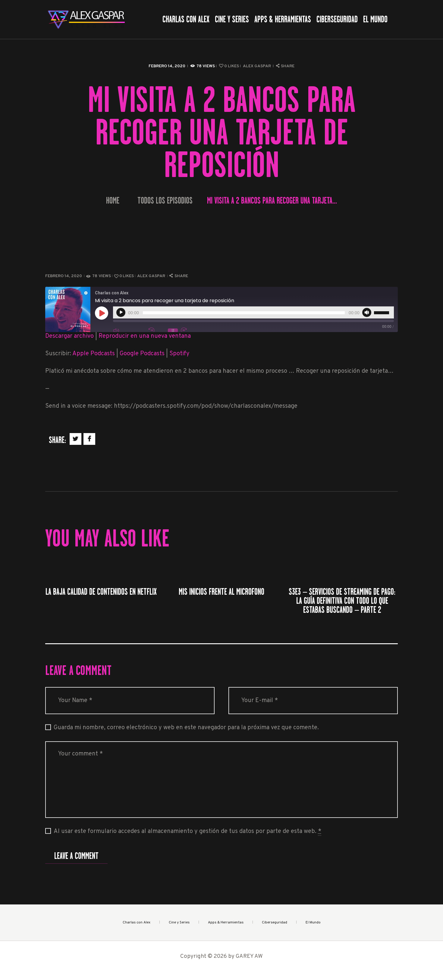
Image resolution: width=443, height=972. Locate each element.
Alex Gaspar (257, 66)
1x (172, 330)
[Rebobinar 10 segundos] (157, 331)
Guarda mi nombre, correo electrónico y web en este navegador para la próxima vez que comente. (186, 728)
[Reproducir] (120, 312)
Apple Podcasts (93, 354)
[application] (253, 312)
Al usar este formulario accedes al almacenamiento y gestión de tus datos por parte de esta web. (187, 831)
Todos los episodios (165, 200)
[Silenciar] (366, 312)
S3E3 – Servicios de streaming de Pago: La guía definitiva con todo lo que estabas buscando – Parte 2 (342, 600)
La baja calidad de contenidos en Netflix (101, 591)
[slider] (382, 311)
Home (112, 201)
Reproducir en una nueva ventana (145, 336)
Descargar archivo (69, 336)
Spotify (179, 354)
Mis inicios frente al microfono (221, 591)
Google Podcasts (142, 354)
